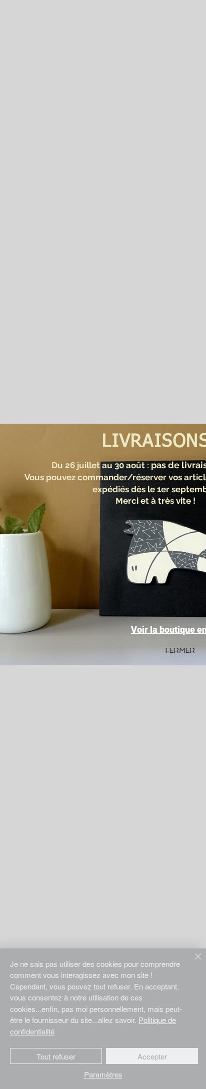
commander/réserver (122, 477)
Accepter (152, 1056)
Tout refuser (56, 1056)
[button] (180, 650)
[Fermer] (192, 962)
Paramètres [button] (103, 1074)
